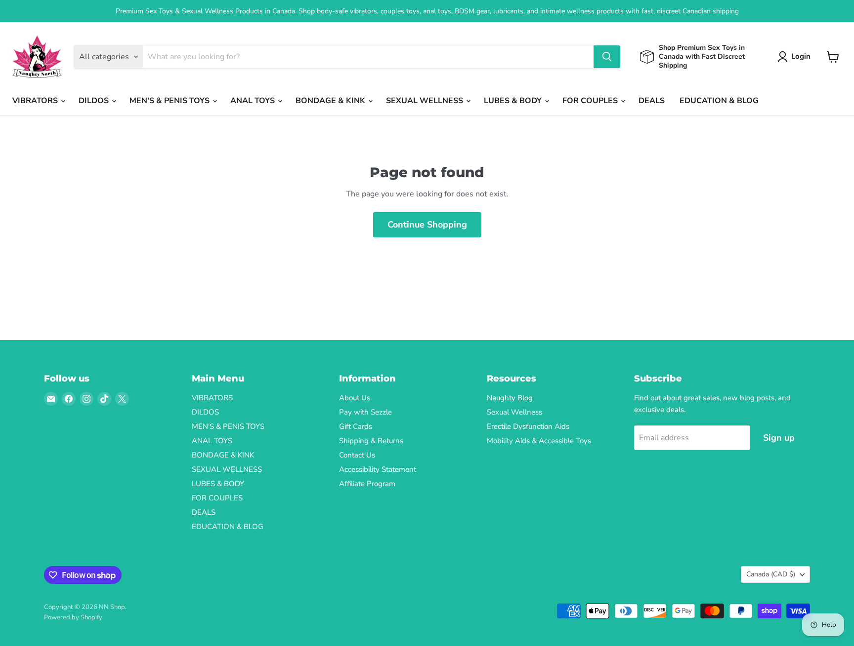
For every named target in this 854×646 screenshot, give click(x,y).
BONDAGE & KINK (331, 100)
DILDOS (95, 100)
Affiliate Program (367, 484)
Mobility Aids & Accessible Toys (539, 441)
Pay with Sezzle (365, 412)
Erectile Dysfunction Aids (528, 426)
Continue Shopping (427, 224)
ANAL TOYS (253, 100)
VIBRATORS (36, 100)
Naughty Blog (510, 398)
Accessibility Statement (377, 469)
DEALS (652, 100)
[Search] (607, 56)
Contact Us (357, 455)
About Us (354, 398)
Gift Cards (355, 426)
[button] (795, 57)
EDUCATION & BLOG (719, 100)
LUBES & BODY (514, 100)
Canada (770, 574)
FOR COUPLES (591, 100)
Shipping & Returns (371, 441)
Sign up (779, 438)
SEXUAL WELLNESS (425, 100)
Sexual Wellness (514, 412)
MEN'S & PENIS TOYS (170, 100)
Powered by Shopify (73, 617)
